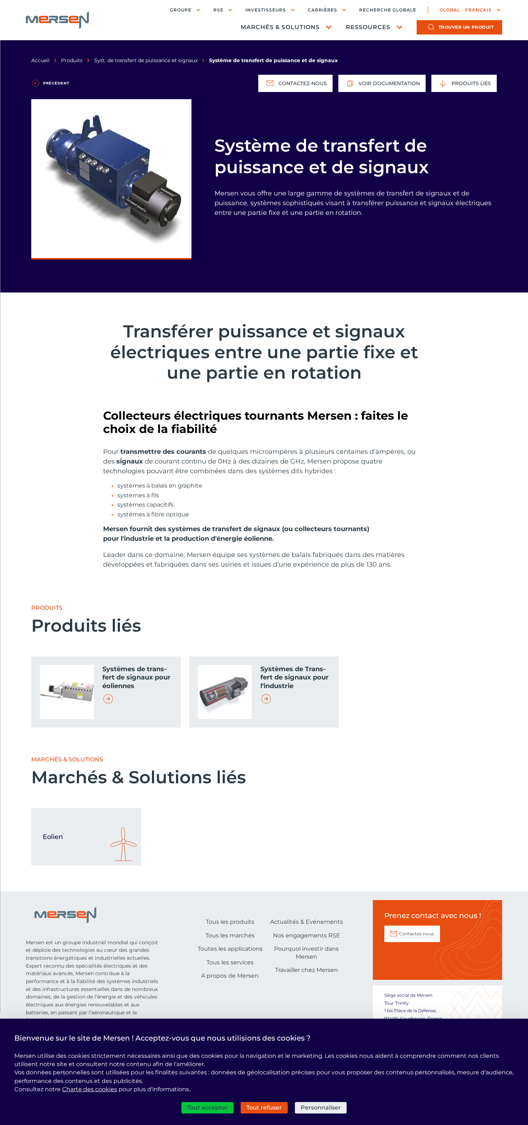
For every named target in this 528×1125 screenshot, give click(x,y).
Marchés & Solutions (280, 27)
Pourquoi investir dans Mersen (306, 952)
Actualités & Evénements (306, 921)
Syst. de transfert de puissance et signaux (146, 60)
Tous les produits (230, 921)
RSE (218, 10)
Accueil (40, 60)
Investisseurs (265, 10)
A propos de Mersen (230, 975)
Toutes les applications (230, 948)
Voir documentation (389, 83)
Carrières (322, 10)
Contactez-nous (302, 83)
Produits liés (471, 83)
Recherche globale (387, 10)
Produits (72, 60)
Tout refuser (264, 1107)
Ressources (368, 27)
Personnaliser (321, 1107)
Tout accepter (207, 1107)
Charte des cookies (89, 1089)
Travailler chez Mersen (306, 970)
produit (466, 27)
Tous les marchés (230, 935)
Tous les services (230, 962)
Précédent (56, 83)
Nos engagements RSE (306, 935)
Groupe (180, 10)
